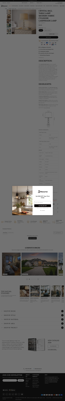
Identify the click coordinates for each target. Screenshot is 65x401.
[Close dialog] (51, 187)
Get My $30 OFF (43, 205)
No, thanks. (42, 210)
